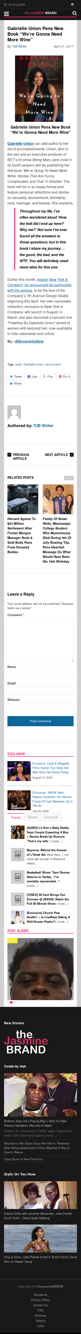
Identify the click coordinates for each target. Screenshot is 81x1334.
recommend (53, 364)
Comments (51, 817)
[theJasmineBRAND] (40, 12)
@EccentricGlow (29, 341)
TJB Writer (19, 46)
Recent (32, 817)
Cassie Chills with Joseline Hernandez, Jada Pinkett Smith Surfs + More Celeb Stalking (38, 1202)
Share (18, 383)
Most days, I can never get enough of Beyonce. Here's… (48, 856)
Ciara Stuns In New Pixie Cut (23, 1145)
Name (11, 666)
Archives (40, 1301)
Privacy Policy (40, 1286)
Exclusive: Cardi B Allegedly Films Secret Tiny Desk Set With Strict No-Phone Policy (51, 767)
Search (40, 1307)
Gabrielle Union (33, 364)
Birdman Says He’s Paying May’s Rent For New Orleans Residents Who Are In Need (35, 1109)
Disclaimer (40, 1281)
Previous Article (21, 456)
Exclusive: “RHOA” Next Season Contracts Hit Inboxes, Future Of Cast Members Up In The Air (52, 799)
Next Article (56, 454)
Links (40, 1312)
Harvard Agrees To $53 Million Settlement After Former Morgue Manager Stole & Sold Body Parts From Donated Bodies (21, 535)
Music (12, 940)
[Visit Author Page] (14, 412)
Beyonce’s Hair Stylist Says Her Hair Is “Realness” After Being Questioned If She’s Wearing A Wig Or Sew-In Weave (37, 1133)
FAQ (40, 1296)
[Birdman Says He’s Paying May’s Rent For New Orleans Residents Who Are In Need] (40, 1081)
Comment (15, 615)
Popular (16, 817)
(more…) (48, 834)
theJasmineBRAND (50, 1272)
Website (13, 699)
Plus (50, 376)
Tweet (18, 376)
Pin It (66, 376)
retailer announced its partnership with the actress (39, 285)
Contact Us (40, 1291)
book (19, 364)
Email (11, 683)
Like (34, 376)
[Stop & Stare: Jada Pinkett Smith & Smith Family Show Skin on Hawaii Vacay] (40, 1225)
